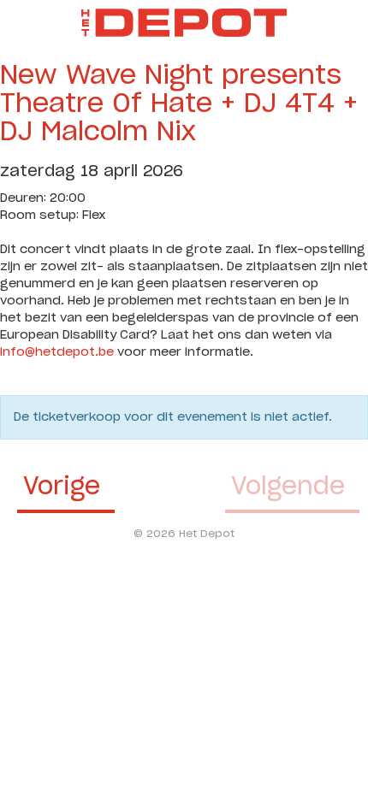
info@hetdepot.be (57, 352)
